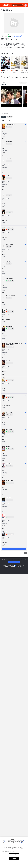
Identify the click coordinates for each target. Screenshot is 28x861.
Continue (14, 858)
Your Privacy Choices (21, 565)
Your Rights (21, 842)
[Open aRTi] (25, 5)
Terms (5, 840)
